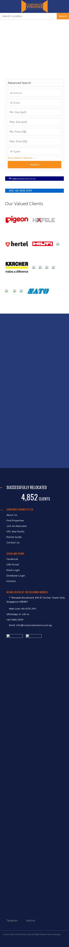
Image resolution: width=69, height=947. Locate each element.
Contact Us (13, 542)
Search (34, 164)
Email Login (13, 570)
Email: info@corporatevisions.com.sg (30, 625)
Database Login (15, 575)
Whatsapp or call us (18, 614)
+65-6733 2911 (28, 608)
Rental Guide (14, 537)
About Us (11, 514)
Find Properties (15, 520)
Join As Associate (16, 525)
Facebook (12, 559)
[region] (34, 391)
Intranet (11, 581)
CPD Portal (12, 564)
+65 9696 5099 (14, 619)
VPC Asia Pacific (15, 531)
